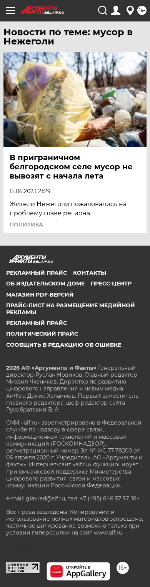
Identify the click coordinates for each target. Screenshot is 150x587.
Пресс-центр (111, 283)
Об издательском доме (45, 283)
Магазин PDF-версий (40, 294)
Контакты (89, 272)
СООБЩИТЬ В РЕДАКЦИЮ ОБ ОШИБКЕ (63, 344)
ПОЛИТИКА (26, 224)
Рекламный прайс (36, 272)
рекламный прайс (36, 323)
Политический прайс (42, 333)
